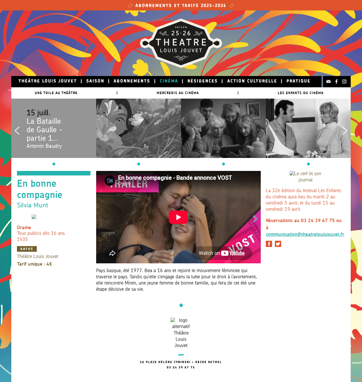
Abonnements (132, 81)
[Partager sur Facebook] (269, 244)
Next (345, 128)
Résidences (203, 81)
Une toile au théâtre (56, 93)
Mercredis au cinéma (178, 93)
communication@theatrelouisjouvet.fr (305, 234)
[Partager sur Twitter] (278, 244)
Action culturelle (252, 81)
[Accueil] (181, 43)
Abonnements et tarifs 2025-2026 (181, 6)
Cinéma (169, 81)
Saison (95, 81)
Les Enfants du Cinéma (301, 93)
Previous (17, 128)
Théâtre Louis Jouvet (47, 81)
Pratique (298, 81)
